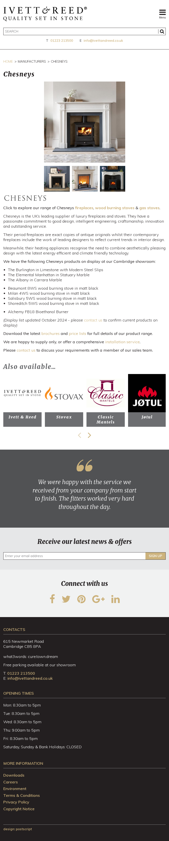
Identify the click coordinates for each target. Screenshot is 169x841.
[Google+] (98, 601)
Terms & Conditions (21, 795)
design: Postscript (17, 829)
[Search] (162, 31)
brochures (50, 333)
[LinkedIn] (115, 601)
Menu (162, 17)
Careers (10, 782)
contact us (93, 320)
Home (8, 61)
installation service (122, 341)
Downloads (13, 775)
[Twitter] (66, 601)
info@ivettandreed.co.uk (103, 40)
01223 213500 (61, 40)
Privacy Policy (16, 802)
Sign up (155, 556)
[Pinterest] (81, 601)
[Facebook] (52, 601)
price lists (77, 333)
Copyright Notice (19, 808)
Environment (14, 788)
